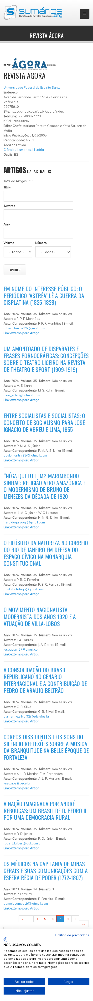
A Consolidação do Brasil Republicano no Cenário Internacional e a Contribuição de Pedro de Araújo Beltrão (45, 680)
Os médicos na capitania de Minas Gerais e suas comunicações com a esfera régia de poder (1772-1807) (46, 870)
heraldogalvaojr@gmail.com (24, 522)
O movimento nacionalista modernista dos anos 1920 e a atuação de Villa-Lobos (40, 616)
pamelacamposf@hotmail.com (26, 903)
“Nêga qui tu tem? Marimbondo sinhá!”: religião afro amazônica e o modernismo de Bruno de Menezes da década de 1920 (45, 485)
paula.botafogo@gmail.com (24, 589)
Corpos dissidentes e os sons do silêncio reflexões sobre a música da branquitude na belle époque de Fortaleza (46, 747)
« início (11, 919)
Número (41, 243)
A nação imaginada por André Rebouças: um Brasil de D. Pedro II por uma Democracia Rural (45, 810)
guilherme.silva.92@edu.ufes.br (26, 716)
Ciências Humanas (17, 150)
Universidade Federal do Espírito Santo (32, 87)
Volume (9, 243)
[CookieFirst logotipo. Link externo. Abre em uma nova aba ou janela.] (5, 939)
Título (7, 187)
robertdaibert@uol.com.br (23, 843)
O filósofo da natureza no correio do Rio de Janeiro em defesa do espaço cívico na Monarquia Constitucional (46, 552)
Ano (7, 224)
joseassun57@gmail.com (22, 649)
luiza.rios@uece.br (17, 783)
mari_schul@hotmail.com (22, 395)
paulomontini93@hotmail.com (25, 455)
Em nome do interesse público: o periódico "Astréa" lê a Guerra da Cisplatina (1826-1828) (44, 295)
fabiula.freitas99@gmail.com (24, 328)
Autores (9, 206)
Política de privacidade (72, 935)
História (38, 150)
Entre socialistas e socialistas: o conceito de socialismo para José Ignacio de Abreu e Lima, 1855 (44, 422)
